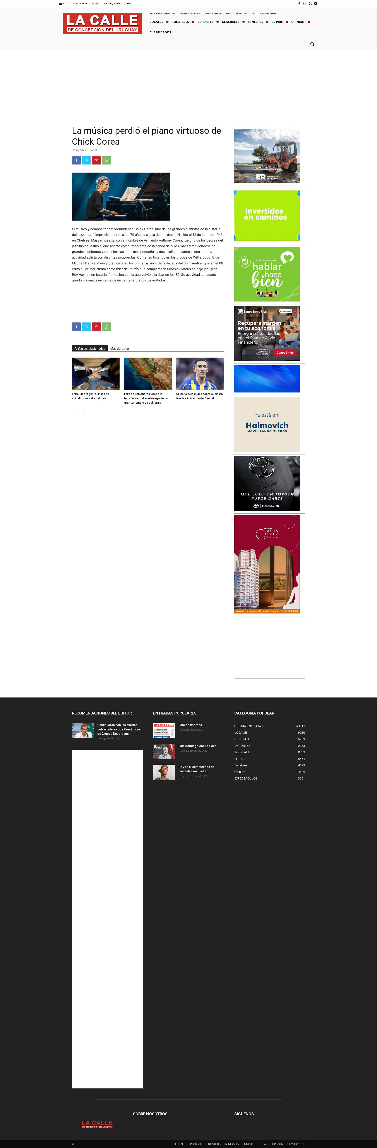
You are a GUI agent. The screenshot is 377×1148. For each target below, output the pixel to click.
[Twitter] (310, 3)
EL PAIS (263, 1144)
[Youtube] (316, 3)
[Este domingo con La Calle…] (164, 751)
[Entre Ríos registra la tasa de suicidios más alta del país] (96, 374)
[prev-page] (74, 411)
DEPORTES (214, 1144)
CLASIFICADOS (296, 1144)
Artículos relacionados (90, 348)
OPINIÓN (277, 1144)
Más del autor (119, 348)
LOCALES (180, 1144)
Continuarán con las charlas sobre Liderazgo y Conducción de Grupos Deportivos (119, 729)
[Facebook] (299, 3)
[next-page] (81, 411)
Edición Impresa (190, 725)
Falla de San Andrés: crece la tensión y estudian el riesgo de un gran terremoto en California (146, 398)
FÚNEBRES (249, 1144)
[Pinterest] (96, 160)
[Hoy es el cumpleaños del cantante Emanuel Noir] (164, 772)
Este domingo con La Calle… (198, 746)
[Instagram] (304, 3)
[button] (312, 44)
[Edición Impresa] (164, 730)
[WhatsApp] (106, 160)
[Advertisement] (188, 82)
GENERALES (232, 1144)
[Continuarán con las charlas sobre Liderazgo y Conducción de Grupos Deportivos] (83, 730)
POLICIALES (197, 1144)
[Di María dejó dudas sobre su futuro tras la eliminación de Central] (200, 374)
